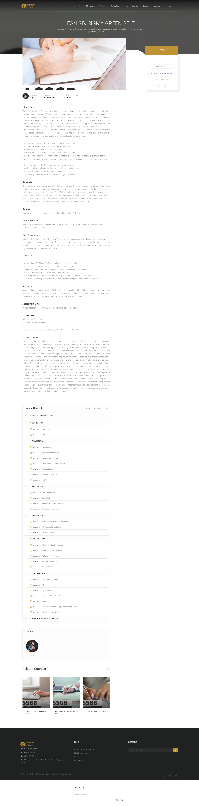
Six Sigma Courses (50, 98)
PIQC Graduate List (80, 753)
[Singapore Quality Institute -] (28, 6)
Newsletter (78, 761)
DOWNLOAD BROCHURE (161, 74)
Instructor (34, 95)
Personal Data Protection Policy (85, 749)
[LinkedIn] (164, 85)
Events (145, 6)
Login (170, 6)
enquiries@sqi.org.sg (31, 748)
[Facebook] (159, 85)
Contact (157, 6)
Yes (117, 800)
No (122, 800)
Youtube (176, 775)
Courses (103, 6)
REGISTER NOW (161, 66)
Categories (46, 95)
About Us (77, 6)
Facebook (164, 775)
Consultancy (115, 6)
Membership (90, 6)
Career (76, 757)
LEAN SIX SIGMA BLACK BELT (97, 711)
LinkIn (170, 775)
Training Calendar (131, 6)
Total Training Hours (71, 95)
